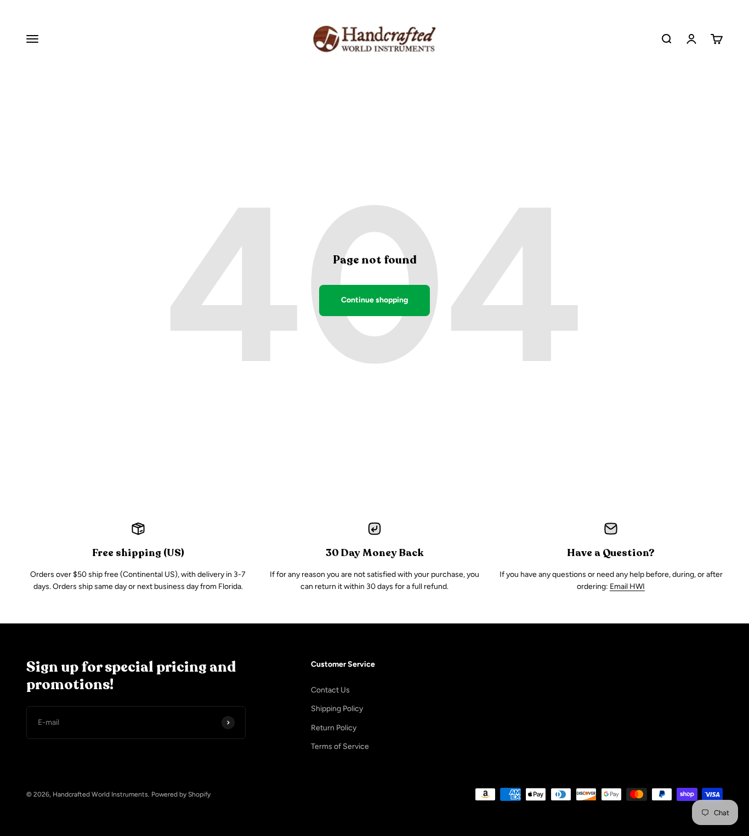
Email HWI (627, 586)
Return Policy (333, 727)
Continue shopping (374, 300)
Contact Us (330, 690)
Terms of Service (340, 746)
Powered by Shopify (181, 794)
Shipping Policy (337, 708)
